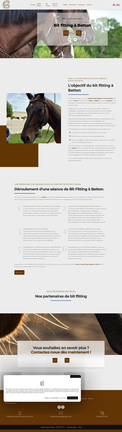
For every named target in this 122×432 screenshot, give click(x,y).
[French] (118, 4)
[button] (66, 33)
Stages (65, 4)
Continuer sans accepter (11, 403)
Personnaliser (62, 398)
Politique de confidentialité (51, 398)
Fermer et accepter (76, 376)
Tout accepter (73, 398)
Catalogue (81, 4)
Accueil (33, 4)
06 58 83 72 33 (102, 416)
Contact (89, 4)
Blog (80, 427)
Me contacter (19, 272)
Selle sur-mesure (55, 4)
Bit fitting (47, 4)
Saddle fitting (39, 4)
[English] (114, 4)
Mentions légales (72, 427)
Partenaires (72, 4)
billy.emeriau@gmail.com (61, 416)
